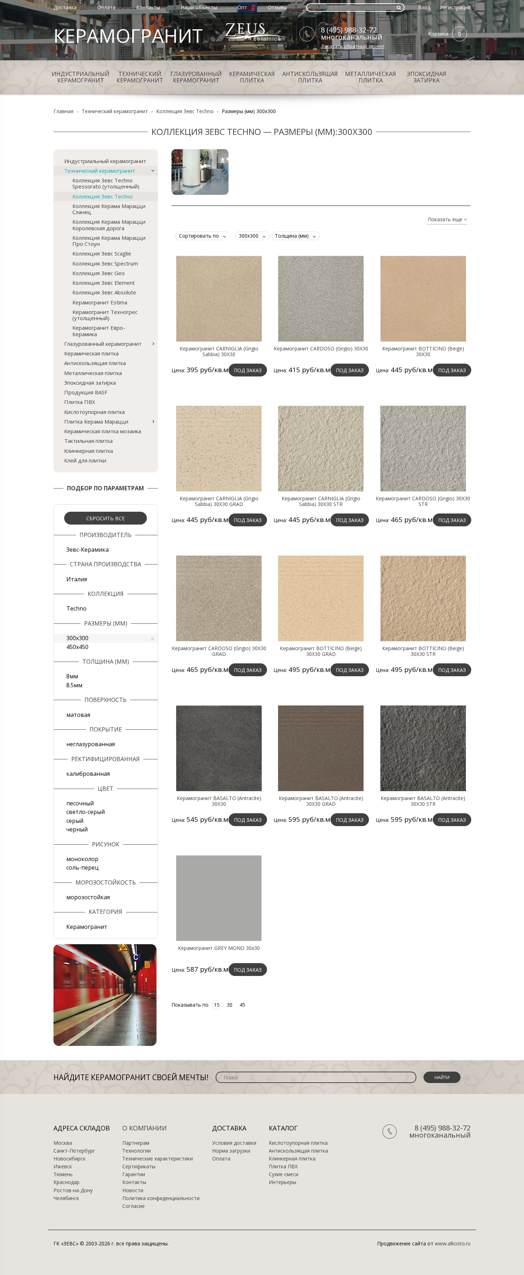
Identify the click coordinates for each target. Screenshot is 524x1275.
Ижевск (62, 1166)
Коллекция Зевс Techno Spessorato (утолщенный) (105, 183)
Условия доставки (234, 1143)
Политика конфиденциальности (161, 1198)
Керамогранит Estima (99, 302)
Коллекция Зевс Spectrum (105, 263)
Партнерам (135, 1143)
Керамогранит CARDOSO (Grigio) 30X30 (321, 348)
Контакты (148, 7)
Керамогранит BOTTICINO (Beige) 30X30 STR (423, 651)
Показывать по (190, 1004)
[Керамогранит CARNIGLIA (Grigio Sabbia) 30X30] (218, 298)
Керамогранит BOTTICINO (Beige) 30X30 (423, 351)
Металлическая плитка (370, 77)
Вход (424, 7)
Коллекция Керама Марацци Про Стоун (108, 240)
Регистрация (455, 7)
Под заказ (248, 370)
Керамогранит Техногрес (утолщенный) (105, 315)
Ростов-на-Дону (73, 1190)
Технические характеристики (157, 1159)
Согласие (133, 1206)
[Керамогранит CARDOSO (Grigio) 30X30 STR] (423, 448)
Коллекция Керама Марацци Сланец (108, 209)
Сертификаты (138, 1166)
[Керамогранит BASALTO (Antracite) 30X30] (218, 747)
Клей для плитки (85, 460)
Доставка (65, 7)
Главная (63, 111)
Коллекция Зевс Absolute (104, 292)
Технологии (136, 1151)
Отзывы (277, 7)
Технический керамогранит (140, 77)
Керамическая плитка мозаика (102, 431)
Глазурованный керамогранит (196, 77)
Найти (442, 1077)
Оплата (106, 7)
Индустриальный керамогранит (80, 77)
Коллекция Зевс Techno (185, 111)
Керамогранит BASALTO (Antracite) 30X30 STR (423, 801)
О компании (144, 1128)
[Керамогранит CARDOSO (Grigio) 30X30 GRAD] (218, 598)
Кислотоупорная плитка (94, 411)
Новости (132, 1190)
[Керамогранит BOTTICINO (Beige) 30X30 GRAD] (320, 598)
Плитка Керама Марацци (96, 421)
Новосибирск (69, 1159)
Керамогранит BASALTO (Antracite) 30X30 (219, 801)
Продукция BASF (85, 392)
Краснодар (66, 1182)
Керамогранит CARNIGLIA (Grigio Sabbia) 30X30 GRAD (219, 501)
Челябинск (66, 1198)
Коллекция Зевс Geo (98, 273)
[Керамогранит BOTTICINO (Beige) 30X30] (423, 298)
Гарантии (133, 1174)
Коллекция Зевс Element (103, 282)
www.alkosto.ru (453, 1243)
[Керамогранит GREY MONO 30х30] (218, 897)
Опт (242, 7)
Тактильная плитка (88, 440)
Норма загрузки (231, 1151)
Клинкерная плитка (88, 450)
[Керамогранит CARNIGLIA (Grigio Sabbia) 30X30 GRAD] (218, 448)
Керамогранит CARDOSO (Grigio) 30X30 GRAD (219, 651)
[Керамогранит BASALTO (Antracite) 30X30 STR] (423, 747)
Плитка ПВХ (79, 401)
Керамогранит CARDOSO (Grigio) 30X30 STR (423, 501)
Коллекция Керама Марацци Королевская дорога (108, 224)
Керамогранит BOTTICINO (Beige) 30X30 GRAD (321, 651)
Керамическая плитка (252, 77)
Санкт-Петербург (74, 1151)
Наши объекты (199, 7)
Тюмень (63, 1174)
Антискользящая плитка (310, 77)
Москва (62, 1143)
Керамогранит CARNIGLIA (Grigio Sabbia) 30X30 (219, 351)
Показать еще (446, 220)
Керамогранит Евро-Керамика (98, 330)
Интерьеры (282, 1182)
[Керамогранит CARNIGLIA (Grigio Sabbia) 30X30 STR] (320, 448)
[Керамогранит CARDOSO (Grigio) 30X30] (320, 298)
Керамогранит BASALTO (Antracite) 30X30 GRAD (321, 801)
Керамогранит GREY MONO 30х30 (219, 948)
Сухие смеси (283, 1174)
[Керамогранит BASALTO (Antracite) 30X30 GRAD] (320, 747)
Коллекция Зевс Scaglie (101, 253)
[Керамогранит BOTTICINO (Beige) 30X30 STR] (423, 598)
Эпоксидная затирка (426, 77)
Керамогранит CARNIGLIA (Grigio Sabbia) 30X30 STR (321, 501)
